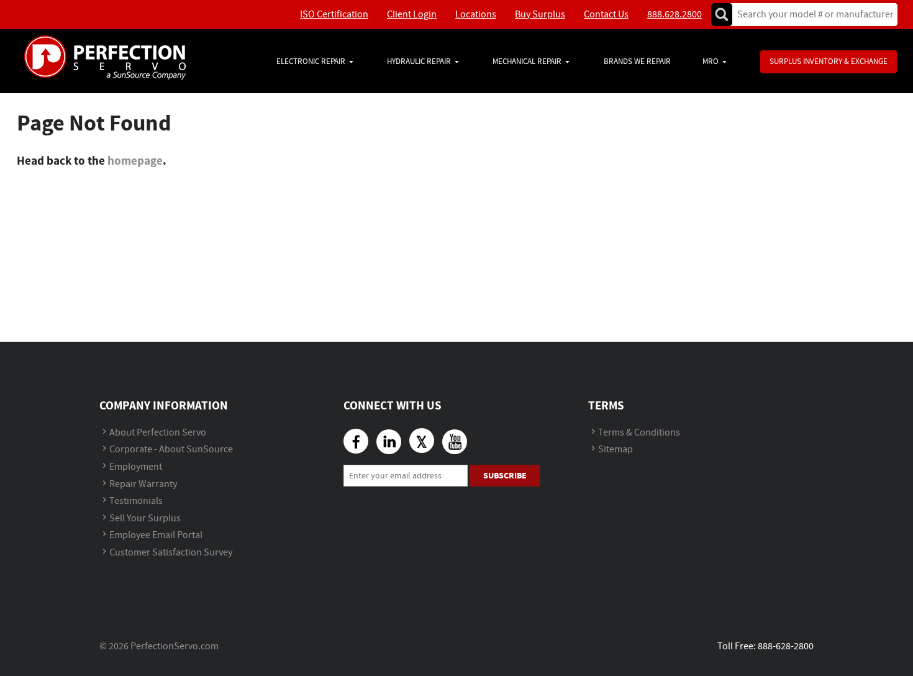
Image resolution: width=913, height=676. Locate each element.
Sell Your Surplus (145, 518)
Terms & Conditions (639, 432)
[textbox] (810, 14)
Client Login (412, 14)
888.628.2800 (674, 14)
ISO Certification (334, 14)
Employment (135, 466)
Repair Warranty (143, 484)
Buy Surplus (540, 14)
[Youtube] (454, 441)
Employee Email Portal (155, 535)
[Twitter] (421, 440)
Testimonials (136, 501)
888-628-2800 (786, 646)
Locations (475, 14)
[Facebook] (355, 441)
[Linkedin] (388, 441)
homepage (135, 161)
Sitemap (615, 449)
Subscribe (505, 476)
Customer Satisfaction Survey (170, 552)
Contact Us (606, 14)
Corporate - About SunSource (171, 449)
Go (721, 14)
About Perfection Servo (157, 432)
